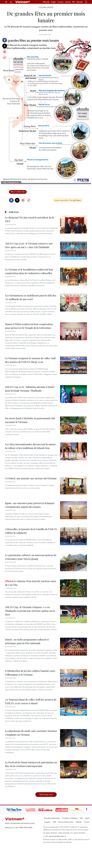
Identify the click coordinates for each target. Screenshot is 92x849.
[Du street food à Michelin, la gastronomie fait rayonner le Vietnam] (73, 425)
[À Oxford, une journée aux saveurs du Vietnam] (73, 485)
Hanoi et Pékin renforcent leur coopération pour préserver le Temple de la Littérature (29, 325)
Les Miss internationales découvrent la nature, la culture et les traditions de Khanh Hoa (30, 446)
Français (60, 2)
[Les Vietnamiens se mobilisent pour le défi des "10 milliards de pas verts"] (73, 303)
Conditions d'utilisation (70, 818)
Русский (79, 2)
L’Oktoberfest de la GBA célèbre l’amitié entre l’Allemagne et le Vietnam (30, 672)
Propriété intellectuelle (52, 818)
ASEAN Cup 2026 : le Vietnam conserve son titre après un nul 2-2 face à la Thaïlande (28, 245)
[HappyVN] (77, 810)
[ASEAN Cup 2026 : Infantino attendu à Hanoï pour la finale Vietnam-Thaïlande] (73, 394)
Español (67, 2)
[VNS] (14, 810)
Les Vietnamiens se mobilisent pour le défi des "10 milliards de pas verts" (30, 297)
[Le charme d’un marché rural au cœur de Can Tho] (73, 588)
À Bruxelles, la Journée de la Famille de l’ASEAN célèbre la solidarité (31, 530)
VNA (54, 822)
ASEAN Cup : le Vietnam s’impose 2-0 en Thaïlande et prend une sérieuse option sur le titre (30, 610)
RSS (81, 818)
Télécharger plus (46, 794)
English (53, 2)
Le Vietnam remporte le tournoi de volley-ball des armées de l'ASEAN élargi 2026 (30, 360)
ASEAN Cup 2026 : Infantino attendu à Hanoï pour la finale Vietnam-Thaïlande (29, 388)
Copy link (4, 57)
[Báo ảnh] (61, 810)
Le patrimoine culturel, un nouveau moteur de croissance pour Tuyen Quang (30, 556)
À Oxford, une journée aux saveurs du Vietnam (31, 478)
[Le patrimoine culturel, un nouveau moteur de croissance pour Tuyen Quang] (73, 562)
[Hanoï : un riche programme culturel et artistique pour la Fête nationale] (73, 647)
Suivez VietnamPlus (62, 200)
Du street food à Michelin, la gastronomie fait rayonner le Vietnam (30, 420)
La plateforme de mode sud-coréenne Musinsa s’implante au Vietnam (31, 732)
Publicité (78, 822)
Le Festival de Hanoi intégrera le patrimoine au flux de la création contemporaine (31, 764)
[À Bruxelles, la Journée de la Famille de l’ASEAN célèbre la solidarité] (73, 536)
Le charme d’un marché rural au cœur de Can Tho (30, 582)
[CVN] (30, 810)
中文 (73, 2)
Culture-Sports (46, 7)
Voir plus (14, 212)
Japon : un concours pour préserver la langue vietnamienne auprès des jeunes (30, 504)
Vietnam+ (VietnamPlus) (22, 2)
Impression (4, 51)
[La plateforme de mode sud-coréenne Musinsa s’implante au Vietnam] (73, 738)
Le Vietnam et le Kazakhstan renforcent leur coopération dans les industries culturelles (29, 271)
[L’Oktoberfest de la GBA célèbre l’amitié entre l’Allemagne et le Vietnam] (73, 678)
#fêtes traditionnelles (17, 192)
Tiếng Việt (46, 2)
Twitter (4, 46)
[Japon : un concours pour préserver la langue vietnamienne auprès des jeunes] (73, 510)
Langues (47, 822)
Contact (86, 822)
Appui (87, 818)
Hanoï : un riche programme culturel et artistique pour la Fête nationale (27, 641)
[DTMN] (45, 810)
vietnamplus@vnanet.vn (57, 836)
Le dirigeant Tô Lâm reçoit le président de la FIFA (29, 219)
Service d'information (65, 822)
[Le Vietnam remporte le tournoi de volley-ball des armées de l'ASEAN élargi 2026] (73, 365)
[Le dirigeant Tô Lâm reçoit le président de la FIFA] (73, 225)
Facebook (4, 40)
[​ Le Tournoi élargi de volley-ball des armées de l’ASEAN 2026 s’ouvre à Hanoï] (73, 707)
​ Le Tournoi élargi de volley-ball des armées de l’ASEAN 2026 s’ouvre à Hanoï (30, 701)
